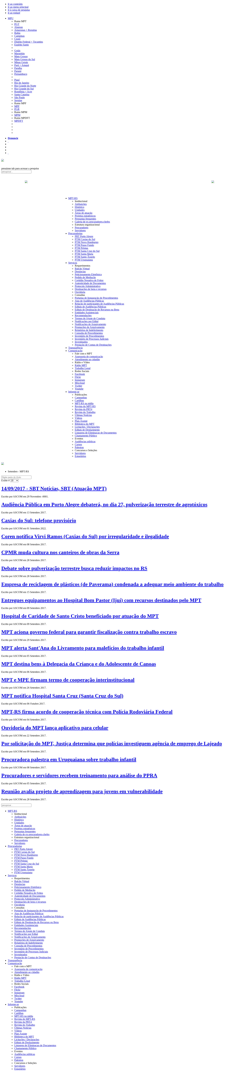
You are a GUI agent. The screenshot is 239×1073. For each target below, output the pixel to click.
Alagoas (18, 27)
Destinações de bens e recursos (90, 289)
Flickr (78, 377)
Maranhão (19, 53)
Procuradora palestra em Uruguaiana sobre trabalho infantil (68, 759)
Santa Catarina (21, 94)
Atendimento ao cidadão (87, 359)
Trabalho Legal (82, 368)
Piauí (17, 79)
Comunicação (75, 350)
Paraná (17, 71)
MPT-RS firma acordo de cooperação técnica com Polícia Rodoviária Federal (87, 712)
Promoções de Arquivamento (90, 327)
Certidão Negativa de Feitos (89, 280)
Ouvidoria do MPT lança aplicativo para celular (54, 728)
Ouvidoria (80, 292)
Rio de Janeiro (21, 82)
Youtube (79, 388)
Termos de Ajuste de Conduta (90, 318)
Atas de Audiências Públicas (89, 300)
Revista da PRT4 (83, 409)
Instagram (80, 380)
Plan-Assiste (81, 421)
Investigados (81, 341)
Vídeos (78, 418)
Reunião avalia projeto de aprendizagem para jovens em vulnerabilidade (82, 791)
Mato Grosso (21, 56)
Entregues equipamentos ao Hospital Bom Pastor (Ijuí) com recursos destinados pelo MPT (101, 600)
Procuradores (81, 227)
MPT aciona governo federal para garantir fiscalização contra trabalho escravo (89, 632)
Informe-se (73, 391)
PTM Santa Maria (84, 254)
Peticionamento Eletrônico (88, 274)
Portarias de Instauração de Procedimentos (96, 297)
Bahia (17, 33)
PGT (16, 24)
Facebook (80, 374)
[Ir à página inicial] (119, 185)
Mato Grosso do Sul (24, 59)
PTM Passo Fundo (84, 245)
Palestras (79, 447)
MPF (17, 106)
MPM (17, 115)
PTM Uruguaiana (84, 259)
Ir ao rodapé (14, 12)
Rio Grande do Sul (24, 88)
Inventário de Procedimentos (89, 336)
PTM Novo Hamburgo (86, 242)
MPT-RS (73, 198)
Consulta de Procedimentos (89, 333)
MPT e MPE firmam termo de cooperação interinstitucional (67, 680)
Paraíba (18, 68)
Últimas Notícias (83, 415)
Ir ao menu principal (18, 7)
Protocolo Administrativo (87, 286)
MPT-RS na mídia (84, 403)
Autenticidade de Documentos (90, 283)
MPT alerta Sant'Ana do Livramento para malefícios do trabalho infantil (82, 648)
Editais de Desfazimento (87, 429)
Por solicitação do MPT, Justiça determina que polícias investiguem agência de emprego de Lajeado (111, 743)
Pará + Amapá (21, 65)
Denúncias (80, 271)
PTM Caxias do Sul (85, 239)
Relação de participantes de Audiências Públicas (99, 303)
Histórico (79, 207)
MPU (10, 18)
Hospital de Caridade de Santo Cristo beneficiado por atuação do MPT (80, 616)
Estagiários (80, 456)
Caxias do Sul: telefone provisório (38, 520)
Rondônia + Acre (23, 91)
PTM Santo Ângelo (85, 256)
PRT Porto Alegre (84, 236)
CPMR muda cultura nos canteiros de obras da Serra (60, 552)
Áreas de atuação (83, 213)
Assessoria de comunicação (89, 356)
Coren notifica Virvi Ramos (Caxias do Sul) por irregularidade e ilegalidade (85, 536)
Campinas (19, 36)
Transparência (75, 347)
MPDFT (18, 121)
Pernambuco (20, 74)
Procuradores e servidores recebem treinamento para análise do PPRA (79, 775)
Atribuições (81, 204)
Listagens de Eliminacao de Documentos (96, 432)
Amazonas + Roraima (25, 30)
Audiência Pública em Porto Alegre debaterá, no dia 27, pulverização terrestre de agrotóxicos (104, 504)
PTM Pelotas (81, 248)
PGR (17, 109)
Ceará (17, 38)
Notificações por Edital (86, 321)
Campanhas (81, 397)
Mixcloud (80, 382)
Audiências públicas (85, 441)
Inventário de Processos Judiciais (91, 339)
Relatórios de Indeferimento (89, 330)
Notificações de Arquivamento (90, 324)
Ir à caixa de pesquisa (19, 9)
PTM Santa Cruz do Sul (87, 251)
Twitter (78, 385)
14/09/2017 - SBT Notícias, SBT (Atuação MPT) (54, 488)
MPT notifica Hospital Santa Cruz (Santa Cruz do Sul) (62, 696)
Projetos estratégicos (85, 215)
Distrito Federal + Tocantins (28, 41)
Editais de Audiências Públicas (90, 306)
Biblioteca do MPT (84, 424)
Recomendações (83, 315)
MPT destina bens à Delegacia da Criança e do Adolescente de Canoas (78, 664)
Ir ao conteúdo (15, 4)
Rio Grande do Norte (25, 85)
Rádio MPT (81, 365)
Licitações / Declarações (87, 426)
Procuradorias (75, 233)
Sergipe (18, 100)
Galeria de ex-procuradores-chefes (92, 221)
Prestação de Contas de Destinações (93, 344)
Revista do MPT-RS (85, 406)
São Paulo (19, 97)
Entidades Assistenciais (87, 312)
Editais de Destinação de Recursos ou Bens (97, 309)
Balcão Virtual (82, 268)
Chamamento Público (86, 435)
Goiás (17, 50)
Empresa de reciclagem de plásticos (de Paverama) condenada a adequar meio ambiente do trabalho (112, 584)
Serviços (72, 262)
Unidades (80, 210)
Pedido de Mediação (85, 277)
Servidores (80, 230)
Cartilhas (79, 400)
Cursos (78, 444)
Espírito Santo (21, 44)
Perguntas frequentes (85, 218)
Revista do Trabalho (85, 412)
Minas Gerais (21, 62)
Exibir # (5, 480)
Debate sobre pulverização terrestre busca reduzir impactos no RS (74, 568)
